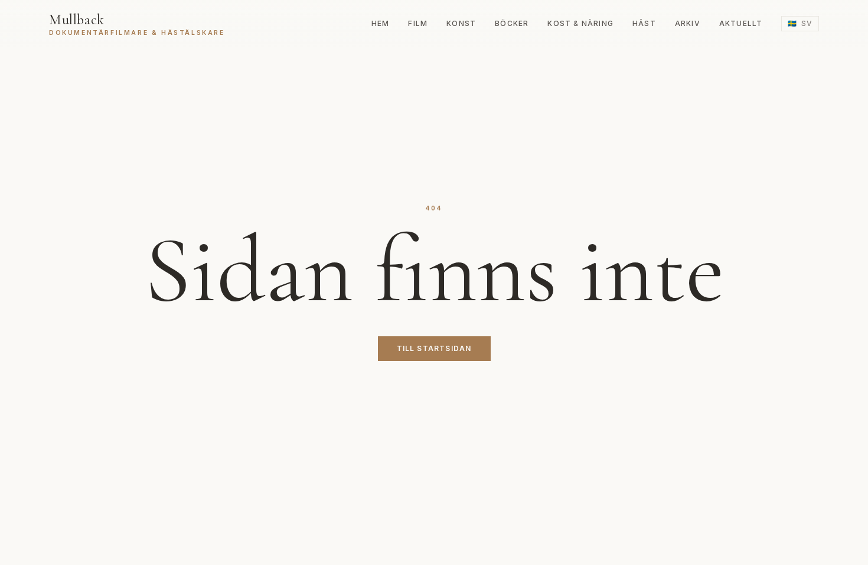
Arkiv (687, 23)
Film (418, 23)
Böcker (511, 23)
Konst (461, 23)
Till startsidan (434, 348)
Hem (380, 23)
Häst (644, 23)
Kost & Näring (580, 23)
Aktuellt (741, 23)
